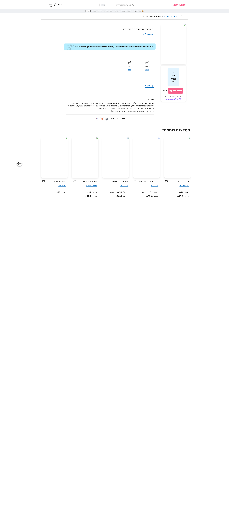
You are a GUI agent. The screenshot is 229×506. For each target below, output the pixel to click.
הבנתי (88, 11)
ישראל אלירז (91, 186)
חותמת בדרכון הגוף (120, 181)
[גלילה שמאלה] (19, 163)
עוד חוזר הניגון (183, 181)
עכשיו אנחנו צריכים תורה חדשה (149, 181)
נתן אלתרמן (184, 186)
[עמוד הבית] (181, 16)
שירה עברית (167, 16)
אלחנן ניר (154, 186)
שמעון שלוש (148, 34)
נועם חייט (62, 186)
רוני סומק (124, 186)
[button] (46, 5)
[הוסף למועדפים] (165, 91)
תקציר (147, 86)
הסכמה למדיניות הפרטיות (100, 11)
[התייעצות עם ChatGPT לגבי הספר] (107, 119)
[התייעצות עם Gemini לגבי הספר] (97, 119)
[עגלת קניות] (50, 5)
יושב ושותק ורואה (90, 181)
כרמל (147, 70)
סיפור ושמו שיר (60, 181)
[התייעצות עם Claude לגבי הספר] (102, 119)
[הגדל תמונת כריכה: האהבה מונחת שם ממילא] (173, 44)
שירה (176, 16)
